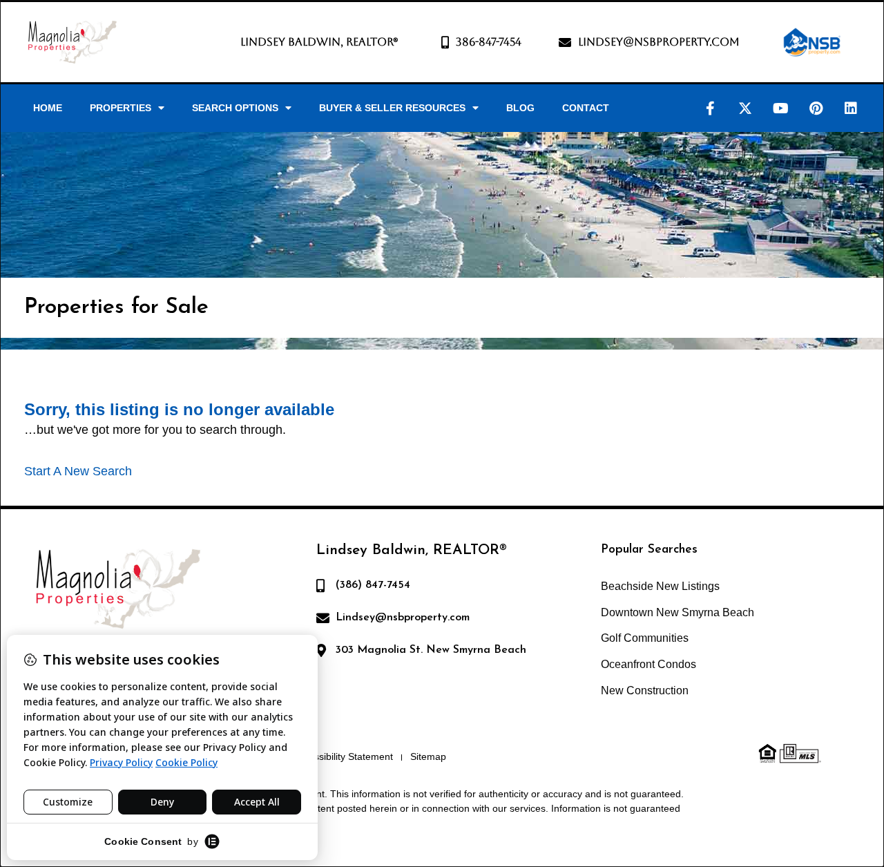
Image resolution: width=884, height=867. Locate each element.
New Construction (645, 690)
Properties (120, 107)
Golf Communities (645, 638)
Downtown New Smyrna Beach (677, 612)
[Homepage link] (72, 42)
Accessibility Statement (343, 756)
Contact (585, 107)
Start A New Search (78, 471)
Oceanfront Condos (648, 664)
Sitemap (428, 756)
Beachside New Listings (660, 586)
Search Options (235, 107)
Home (47, 107)
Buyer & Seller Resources (392, 107)
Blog (520, 107)
